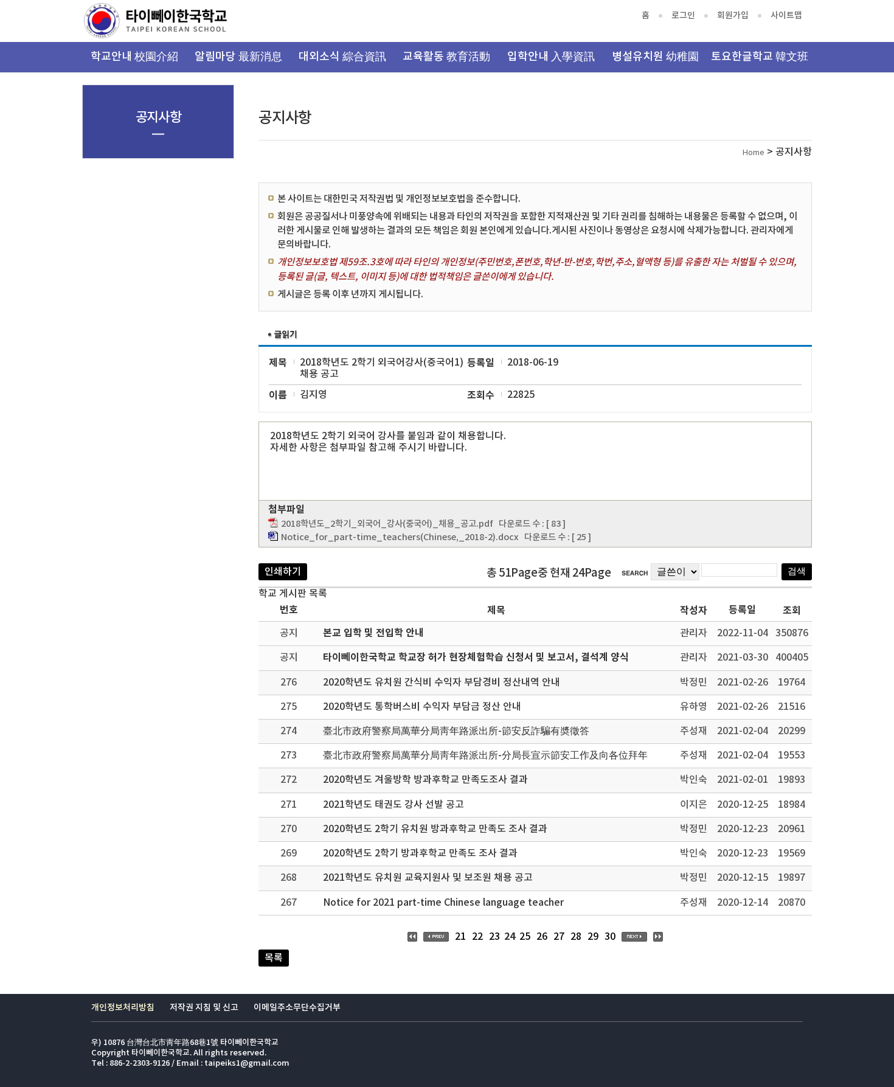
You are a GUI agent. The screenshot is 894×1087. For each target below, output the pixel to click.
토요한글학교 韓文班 (759, 56)
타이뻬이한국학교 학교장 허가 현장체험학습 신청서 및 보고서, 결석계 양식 (476, 657)
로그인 (683, 15)
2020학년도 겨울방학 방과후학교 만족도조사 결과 (425, 779)
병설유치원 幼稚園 (655, 56)
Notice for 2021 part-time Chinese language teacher (443, 902)
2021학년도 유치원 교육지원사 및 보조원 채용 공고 (428, 877)
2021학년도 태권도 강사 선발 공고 (393, 804)
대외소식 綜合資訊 (342, 56)
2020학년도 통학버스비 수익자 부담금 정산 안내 (422, 706)
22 (477, 936)
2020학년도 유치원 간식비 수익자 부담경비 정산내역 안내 (441, 682)
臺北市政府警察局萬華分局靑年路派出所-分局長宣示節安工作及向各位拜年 (485, 755)
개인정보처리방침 (122, 1007)
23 (494, 936)
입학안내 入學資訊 (551, 56)
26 (541, 936)
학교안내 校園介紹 (134, 56)
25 (524, 936)
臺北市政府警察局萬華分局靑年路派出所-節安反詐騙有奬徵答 (456, 731)
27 (558, 936)
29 (592, 936)
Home (753, 153)
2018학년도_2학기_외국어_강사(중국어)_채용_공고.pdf (387, 524)
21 (460, 936)
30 (610, 936)
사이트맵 (786, 15)
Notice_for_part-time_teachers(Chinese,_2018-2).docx (400, 537)
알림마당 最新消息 (238, 56)
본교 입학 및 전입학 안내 (373, 633)
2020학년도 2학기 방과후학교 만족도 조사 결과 (420, 853)
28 (575, 936)
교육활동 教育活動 (446, 56)
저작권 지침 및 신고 (204, 1007)
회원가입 (733, 15)
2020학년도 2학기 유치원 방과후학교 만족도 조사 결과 (435, 829)
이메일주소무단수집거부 (297, 1007)
